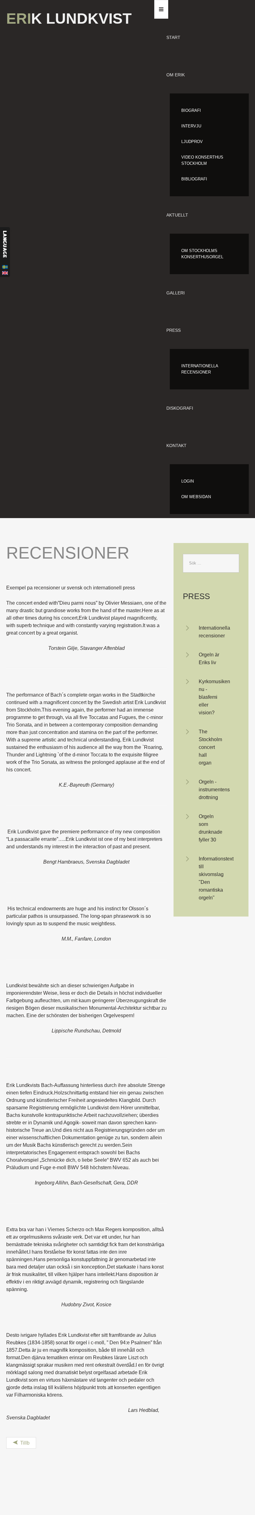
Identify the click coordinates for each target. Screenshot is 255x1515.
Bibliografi (194, 179)
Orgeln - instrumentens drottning (214, 789)
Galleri (175, 292)
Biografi (191, 110)
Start (173, 37)
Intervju (191, 126)
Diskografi (179, 408)
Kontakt (176, 445)
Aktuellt (177, 214)
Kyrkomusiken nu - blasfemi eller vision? (214, 697)
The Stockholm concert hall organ (210, 747)
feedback (5, 252)
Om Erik (175, 74)
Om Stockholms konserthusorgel (202, 253)
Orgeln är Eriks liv (209, 658)
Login (187, 481)
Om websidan (196, 496)
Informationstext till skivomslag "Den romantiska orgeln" (216, 878)
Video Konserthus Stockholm (202, 160)
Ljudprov (192, 141)
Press (173, 330)
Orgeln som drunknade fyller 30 (210, 828)
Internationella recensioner (199, 369)
